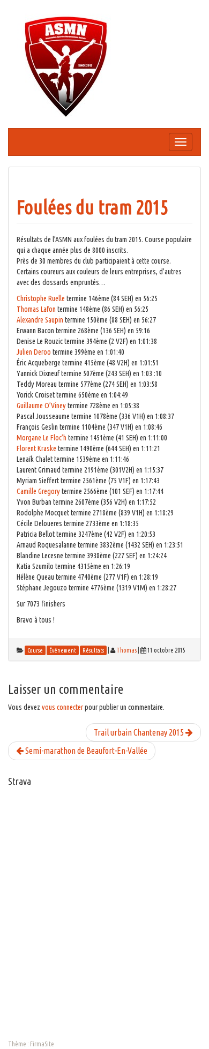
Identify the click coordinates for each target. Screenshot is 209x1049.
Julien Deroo (34, 352)
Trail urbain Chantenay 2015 (139, 732)
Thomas (126, 650)
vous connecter (62, 707)
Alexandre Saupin (40, 320)
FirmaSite (42, 1043)
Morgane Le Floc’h (41, 437)
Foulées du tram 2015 (92, 207)
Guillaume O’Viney (41, 405)
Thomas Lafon (36, 309)
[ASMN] (66, 66)
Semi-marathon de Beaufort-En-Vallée (85, 750)
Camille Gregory (38, 491)
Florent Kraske (36, 448)
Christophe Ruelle (41, 298)
